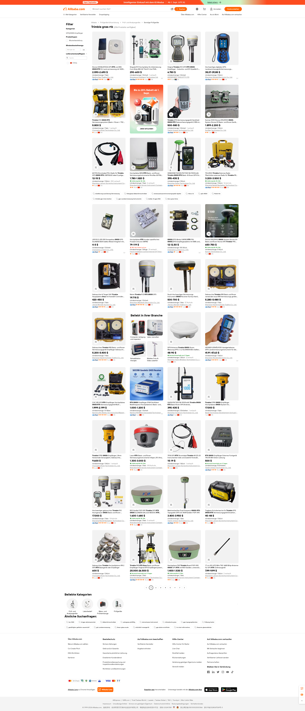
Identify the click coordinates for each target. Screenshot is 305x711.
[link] (302, 688)
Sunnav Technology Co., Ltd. (215, 252)
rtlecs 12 (191, 193)
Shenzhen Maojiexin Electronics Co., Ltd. (145, 302)
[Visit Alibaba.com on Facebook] (208, 672)
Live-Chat (176, 648)
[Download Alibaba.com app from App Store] (211, 689)
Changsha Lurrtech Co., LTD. (102, 250)
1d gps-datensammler (88, 622)
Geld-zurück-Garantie (111, 648)
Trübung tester (209, 622)
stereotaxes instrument (150, 622)
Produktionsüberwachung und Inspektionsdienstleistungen (114, 663)
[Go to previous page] (146, 588)
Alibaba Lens (73, 690)
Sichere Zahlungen (110, 644)
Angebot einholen (144, 648)
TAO (169, 700)
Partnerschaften (213, 662)
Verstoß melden (178, 667)
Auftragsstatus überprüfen (217, 653)
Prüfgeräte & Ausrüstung (109, 22)
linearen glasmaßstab (204, 627)
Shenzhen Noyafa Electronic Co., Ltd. (218, 77)
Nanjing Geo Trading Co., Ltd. (102, 77)
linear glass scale (123, 627)
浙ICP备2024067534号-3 (213, 707)
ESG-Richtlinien (73, 653)
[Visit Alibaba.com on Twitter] (218, 672)
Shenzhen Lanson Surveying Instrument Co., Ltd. (109, 183)
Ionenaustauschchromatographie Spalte (167, 193)
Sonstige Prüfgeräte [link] (151, 22)
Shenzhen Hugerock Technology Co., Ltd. (183, 413)
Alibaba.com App (195, 690)
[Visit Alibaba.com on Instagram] (222, 672)
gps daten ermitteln (163, 627)
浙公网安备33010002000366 (191, 707)
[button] (172, 9)
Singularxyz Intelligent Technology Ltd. (144, 77)
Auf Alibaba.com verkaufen (217, 644)
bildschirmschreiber (109, 622)
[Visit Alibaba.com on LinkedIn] (213, 672)
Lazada (150, 700)
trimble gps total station (103, 199)
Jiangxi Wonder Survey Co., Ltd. (103, 305)
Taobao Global (160, 700)
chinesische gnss (170, 622)
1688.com (126, 700)
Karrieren (71, 658)
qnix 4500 (204, 193)
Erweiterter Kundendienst (112, 658)
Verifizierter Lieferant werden (218, 658)
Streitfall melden (178, 653)
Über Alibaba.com (75, 639)
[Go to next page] (184, 588)
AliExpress (116, 700)
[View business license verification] (174, 707)
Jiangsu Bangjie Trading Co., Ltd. (179, 305)
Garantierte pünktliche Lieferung (115, 653)
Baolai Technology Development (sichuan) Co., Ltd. (222, 413)
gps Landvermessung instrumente (129, 199)
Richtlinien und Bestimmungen (114, 669)
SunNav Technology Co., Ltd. (215, 130)
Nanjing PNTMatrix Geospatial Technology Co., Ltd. (146, 413)
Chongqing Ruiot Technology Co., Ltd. (106, 130)
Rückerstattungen (179, 658)
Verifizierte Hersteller (145, 644)
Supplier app (149, 690)
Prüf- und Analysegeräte (131, 22)
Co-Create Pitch (74, 648)
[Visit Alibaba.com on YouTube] (227, 672)
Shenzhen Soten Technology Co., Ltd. (181, 183)
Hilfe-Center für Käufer (180, 644)
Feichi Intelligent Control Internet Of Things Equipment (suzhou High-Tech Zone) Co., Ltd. (146, 252)
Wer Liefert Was (187, 700)
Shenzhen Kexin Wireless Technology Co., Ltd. (184, 360)
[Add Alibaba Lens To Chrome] (105, 689)
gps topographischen (190, 622)
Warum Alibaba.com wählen (78, 644)
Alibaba (94, 22)
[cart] (205, 9)
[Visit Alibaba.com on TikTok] (232, 672)
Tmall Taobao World (139, 700)
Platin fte (217, 193)
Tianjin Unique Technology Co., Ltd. (180, 130)
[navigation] (76, 305)
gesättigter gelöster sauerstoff (79, 627)
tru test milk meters (183, 627)
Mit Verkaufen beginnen (216, 648)
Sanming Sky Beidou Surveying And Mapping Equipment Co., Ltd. (109, 413)
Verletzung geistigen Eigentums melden (187, 662)
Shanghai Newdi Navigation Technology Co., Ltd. (222, 185)
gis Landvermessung (103, 627)
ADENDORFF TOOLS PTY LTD (178, 77)
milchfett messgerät (142, 627)
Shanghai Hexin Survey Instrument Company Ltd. (146, 185)
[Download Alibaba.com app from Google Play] (229, 689)
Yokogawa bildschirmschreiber (137, 193)
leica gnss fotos (173, 199)
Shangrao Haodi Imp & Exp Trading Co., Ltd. (221, 305)
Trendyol (176, 700)
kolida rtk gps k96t (154, 199)
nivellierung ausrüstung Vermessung (107, 193)
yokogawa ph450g (129, 622)
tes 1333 (71, 622)
